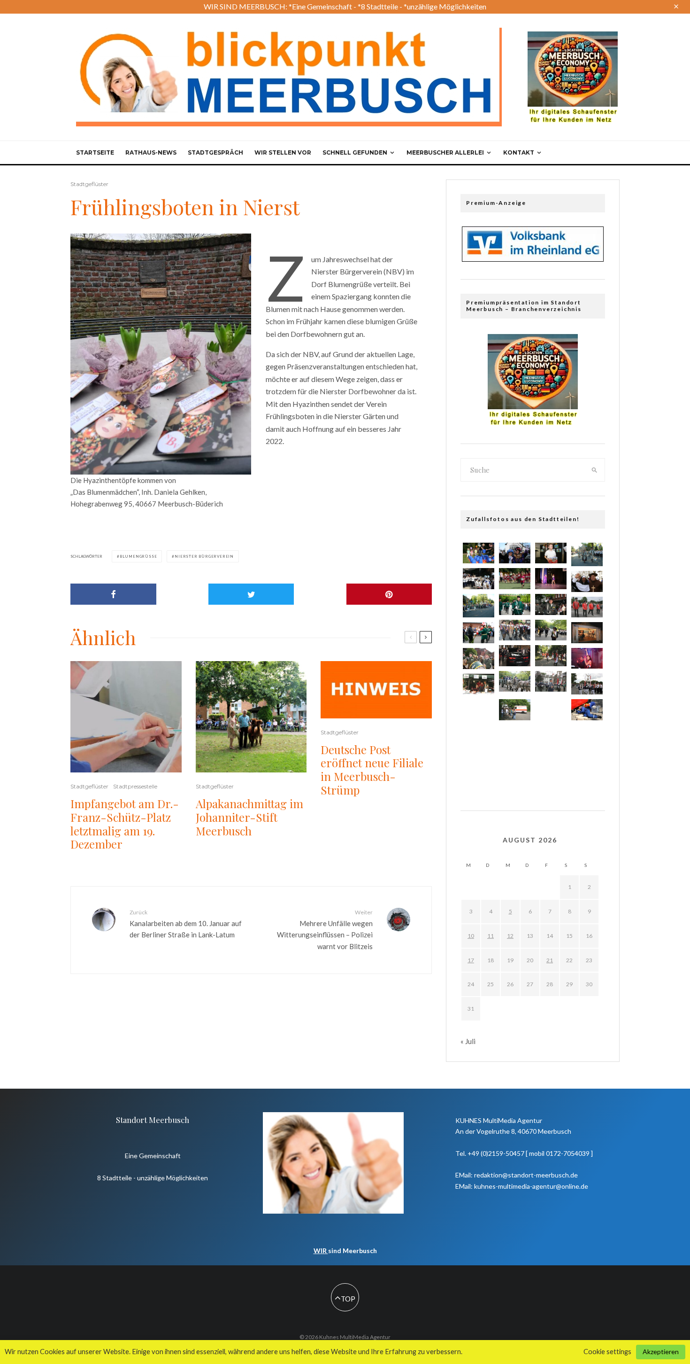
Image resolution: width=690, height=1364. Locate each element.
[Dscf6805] (551, 765)
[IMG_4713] (514, 681)
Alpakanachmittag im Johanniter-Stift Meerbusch (249, 817)
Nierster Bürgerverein (204, 556)
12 (510, 935)
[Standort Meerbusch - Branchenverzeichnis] (573, 35)
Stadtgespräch (215, 152)
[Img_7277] (514, 604)
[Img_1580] (514, 553)
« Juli (467, 1041)
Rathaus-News (150, 152)
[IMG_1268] (587, 658)
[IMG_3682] (478, 770)
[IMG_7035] (551, 604)
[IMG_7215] (587, 683)
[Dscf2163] (478, 713)
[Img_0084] (551, 655)
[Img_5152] (514, 709)
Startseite (95, 152)
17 (471, 960)
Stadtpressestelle (135, 786)
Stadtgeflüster (89, 183)
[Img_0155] (478, 684)
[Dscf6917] (587, 554)
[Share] (113, 594)
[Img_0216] (587, 632)
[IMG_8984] (551, 630)
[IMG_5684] (478, 632)
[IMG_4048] (478, 578)
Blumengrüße (138, 556)
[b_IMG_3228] (551, 708)
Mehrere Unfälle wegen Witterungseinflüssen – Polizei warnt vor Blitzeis (325, 930)
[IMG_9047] (514, 655)
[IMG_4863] (587, 739)
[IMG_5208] (514, 765)
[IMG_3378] (587, 767)
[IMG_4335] (551, 736)
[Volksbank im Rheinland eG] (533, 259)
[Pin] (389, 594)
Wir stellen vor (282, 152)
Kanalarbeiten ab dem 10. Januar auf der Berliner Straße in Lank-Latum (186, 924)
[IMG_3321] (587, 607)
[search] (595, 470)
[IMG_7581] (514, 578)
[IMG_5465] (514, 736)
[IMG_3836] (587, 581)
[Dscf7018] (478, 605)
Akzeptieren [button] (661, 1352)
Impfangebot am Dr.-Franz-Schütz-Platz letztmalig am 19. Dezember (124, 824)
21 (549, 960)
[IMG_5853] (551, 553)
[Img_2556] (551, 578)
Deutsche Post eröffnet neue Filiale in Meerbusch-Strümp (372, 770)
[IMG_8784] (514, 630)
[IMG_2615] (478, 553)
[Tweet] (251, 594)
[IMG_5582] (478, 742)
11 (490, 935)
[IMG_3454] (551, 681)
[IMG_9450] (587, 709)
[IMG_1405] (478, 658)
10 (471, 935)
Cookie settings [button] (607, 1352)
